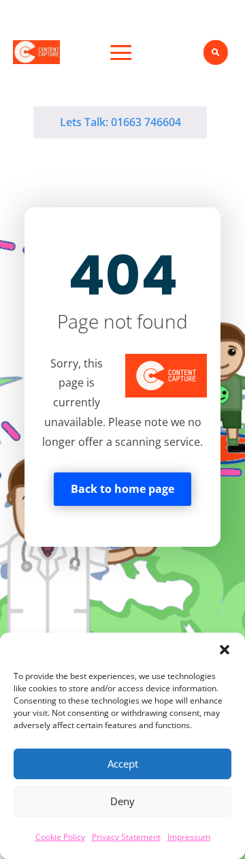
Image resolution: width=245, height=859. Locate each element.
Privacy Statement (126, 837)
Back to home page (122, 488)
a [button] (121, 54)
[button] (224, 650)
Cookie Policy (60, 837)
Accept (123, 763)
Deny (122, 801)
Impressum (188, 837)
